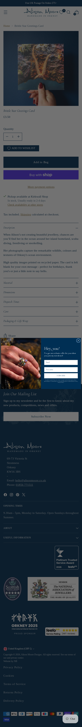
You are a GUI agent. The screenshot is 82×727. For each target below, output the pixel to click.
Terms (62, 382)
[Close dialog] (78, 340)
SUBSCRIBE (61, 376)
